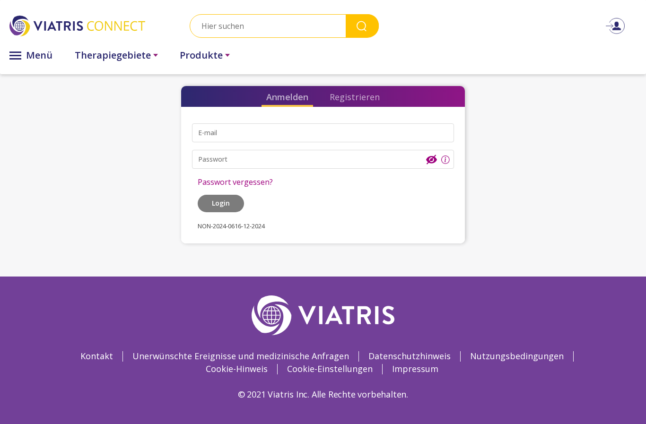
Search (362, 25)
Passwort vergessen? (235, 182)
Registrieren (355, 97)
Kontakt (96, 356)
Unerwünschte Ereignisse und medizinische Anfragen (240, 356)
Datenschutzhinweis (409, 356)
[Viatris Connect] (77, 26)
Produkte (201, 55)
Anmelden (287, 97)
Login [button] (221, 203)
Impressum (415, 368)
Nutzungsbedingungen (517, 356)
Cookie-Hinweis (237, 368)
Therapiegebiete (113, 55)
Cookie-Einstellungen (330, 368)
